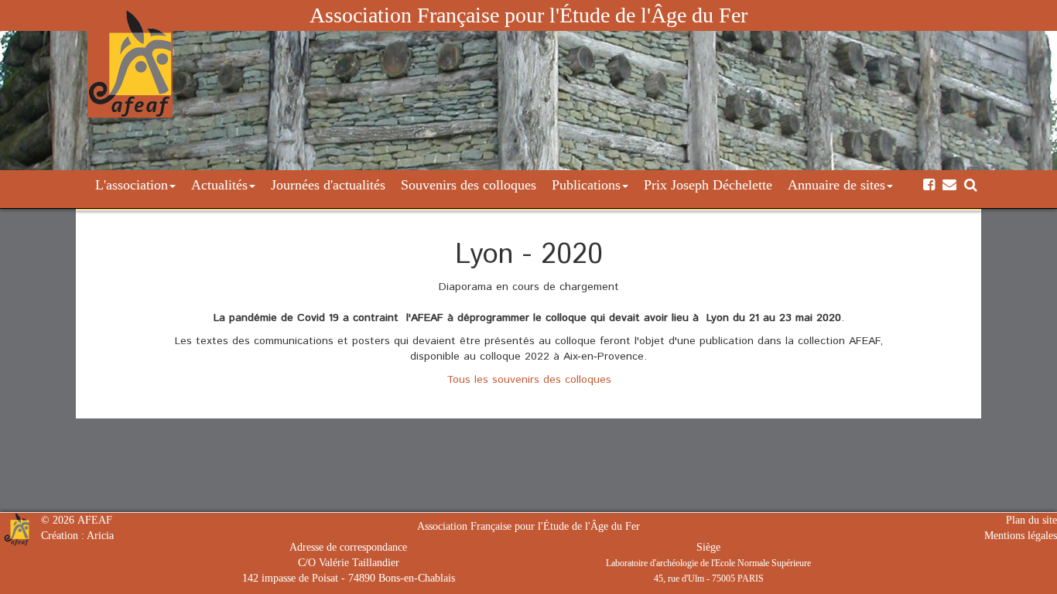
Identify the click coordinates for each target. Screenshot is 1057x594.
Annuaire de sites (836, 185)
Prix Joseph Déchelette (708, 185)
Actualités (219, 185)
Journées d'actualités (328, 185)
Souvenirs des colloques (468, 185)
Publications (586, 185)
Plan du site (1031, 520)
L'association (131, 185)
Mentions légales (1020, 535)
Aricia (100, 535)
